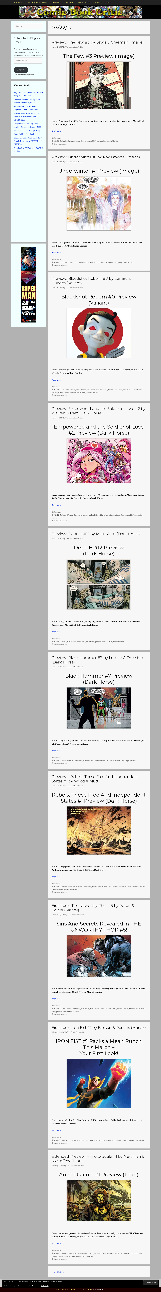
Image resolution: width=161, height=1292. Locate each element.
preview (99, 141)
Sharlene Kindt (118, 641)
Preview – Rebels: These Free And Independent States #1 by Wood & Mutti (95, 778)
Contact (109, 2)
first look (76, 1008)
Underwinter (128, 262)
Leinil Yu (103, 1008)
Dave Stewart (88, 760)
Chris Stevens (67, 1008)
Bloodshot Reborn (68, 389)
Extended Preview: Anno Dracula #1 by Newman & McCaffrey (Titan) (98, 1158)
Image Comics (80, 141)
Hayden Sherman (68, 141)
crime (64, 641)
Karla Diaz (120, 515)
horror (64, 262)
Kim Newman (108, 1253)
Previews (56, 2)
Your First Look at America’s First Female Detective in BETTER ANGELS (28, 141)
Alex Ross (65, 1140)
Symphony (118, 262)
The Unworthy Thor (71, 1011)
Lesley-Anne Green (115, 389)
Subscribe (21, 69)
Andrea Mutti (67, 886)
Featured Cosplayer (37, 2)
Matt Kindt (90, 641)
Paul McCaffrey (57, 1256)
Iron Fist (82, 1140)
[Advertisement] (33, 199)
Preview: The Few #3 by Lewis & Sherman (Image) (98, 42)
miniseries (138, 515)
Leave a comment (60, 144)
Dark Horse (78, 515)
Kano (105, 389)
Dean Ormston (99, 760)
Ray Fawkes (109, 262)
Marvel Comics (122, 1008)
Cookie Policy (45, 1286)
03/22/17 (57, 141)
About (98, 2)
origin (127, 760)
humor (112, 515)
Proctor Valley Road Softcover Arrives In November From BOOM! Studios (26, 116)
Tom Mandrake (87, 1256)
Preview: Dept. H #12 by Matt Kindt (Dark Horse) (96, 534)
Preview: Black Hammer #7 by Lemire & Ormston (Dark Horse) (97, 659)
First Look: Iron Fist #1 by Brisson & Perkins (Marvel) (99, 1027)
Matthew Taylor (118, 886)
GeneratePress (98, 1289)
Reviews (69, 2)
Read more (56, 131)
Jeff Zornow (97, 1253)
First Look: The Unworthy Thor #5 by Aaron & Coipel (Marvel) (93, 907)
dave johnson (81, 389)
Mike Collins (129, 1253)
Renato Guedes (63, 392)
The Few (115, 141)
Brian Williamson (80, 1253)
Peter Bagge (137, 389)
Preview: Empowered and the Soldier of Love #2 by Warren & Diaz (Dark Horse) (98, 410)
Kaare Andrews (99, 1140)
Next (60, 1271)
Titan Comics (76, 1256)
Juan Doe (99, 389)
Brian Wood (77, 886)
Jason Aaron (84, 1008)
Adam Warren (67, 515)
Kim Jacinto (94, 1008)
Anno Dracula (67, 1253)
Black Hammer (67, 760)
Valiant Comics (91, 392)
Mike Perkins (133, 1140)
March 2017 (91, 141)
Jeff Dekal (89, 1140)
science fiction (107, 641)
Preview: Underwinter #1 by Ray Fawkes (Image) (96, 157)
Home (17, 2)
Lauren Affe (96, 886)
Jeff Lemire (83, 262)
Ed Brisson (74, 1140)
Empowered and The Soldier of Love (96, 515)
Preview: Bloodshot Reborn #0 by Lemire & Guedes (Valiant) (91, 280)
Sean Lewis (107, 141)
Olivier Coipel (134, 1008)
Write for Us (84, 2)
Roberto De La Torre (77, 392)
